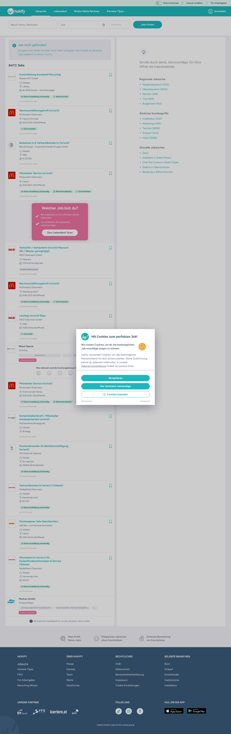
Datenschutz (86, 401)
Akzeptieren (115, 378)
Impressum (145, 401)
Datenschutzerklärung (93, 366)
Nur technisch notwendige (115, 386)
